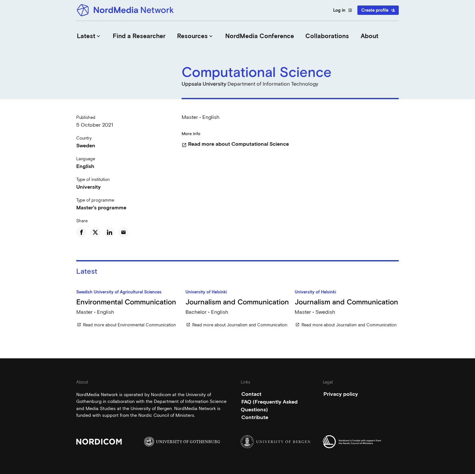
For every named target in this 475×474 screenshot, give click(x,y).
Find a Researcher (139, 36)
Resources (195, 36)
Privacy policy (340, 394)
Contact (251, 394)
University (88, 187)
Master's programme (101, 208)
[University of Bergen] (279, 441)
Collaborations (327, 36)
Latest (89, 36)
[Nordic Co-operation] (361, 441)
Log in (342, 10)
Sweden (85, 145)
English (85, 166)
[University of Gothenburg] (182, 442)
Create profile (378, 10)
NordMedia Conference (259, 36)
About (369, 36)
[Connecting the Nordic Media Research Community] (126, 10)
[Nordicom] (114, 441)
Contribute (254, 417)
